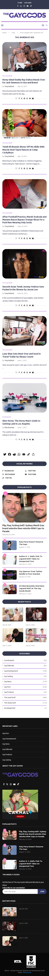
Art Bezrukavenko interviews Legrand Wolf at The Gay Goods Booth (31, 588)
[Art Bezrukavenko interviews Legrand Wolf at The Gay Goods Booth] (9, 589)
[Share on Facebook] (19, 98)
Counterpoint (25, 660)
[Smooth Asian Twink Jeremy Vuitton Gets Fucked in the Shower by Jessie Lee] (24, 264)
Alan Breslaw (9, 427)
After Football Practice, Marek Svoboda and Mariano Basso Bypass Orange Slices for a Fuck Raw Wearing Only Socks (24, 220)
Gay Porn (25, 687)
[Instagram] (24, 6)
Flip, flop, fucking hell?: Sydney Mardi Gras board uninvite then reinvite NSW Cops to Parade (23, 528)
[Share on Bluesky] (30, 98)
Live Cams (27, 2)
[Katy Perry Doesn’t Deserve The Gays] (9, 545)
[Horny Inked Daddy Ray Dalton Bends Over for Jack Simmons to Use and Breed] (24, 57)
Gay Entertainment (25, 671)
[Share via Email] (33, 98)
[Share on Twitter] (21, 98)
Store (20, 2)
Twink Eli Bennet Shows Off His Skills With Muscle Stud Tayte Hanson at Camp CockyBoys (23, 150)
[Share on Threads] (27, 98)
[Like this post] (16, 98)
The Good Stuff (25, 697)
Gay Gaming (25, 676)
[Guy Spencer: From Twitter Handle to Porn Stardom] (9, 575)
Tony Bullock (9, 86)
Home (4, 32)
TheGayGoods (26, 972)
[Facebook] (17, 6)
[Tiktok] (31, 6)
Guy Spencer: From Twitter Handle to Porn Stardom (30, 572)
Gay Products (25, 692)
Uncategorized (25, 708)
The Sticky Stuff (25, 703)
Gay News (25, 681)
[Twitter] (21, 6)
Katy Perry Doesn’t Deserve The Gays (31, 543)
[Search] (46, 25)
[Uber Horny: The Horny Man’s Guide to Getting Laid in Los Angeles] (24, 398)
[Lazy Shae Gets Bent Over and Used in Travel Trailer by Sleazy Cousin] (24, 331)
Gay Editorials (25, 666)
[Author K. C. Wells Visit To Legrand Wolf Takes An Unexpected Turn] (9, 560)
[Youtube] (27, 6)
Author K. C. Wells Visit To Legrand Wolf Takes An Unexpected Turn (30, 558)
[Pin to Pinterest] (24, 98)
